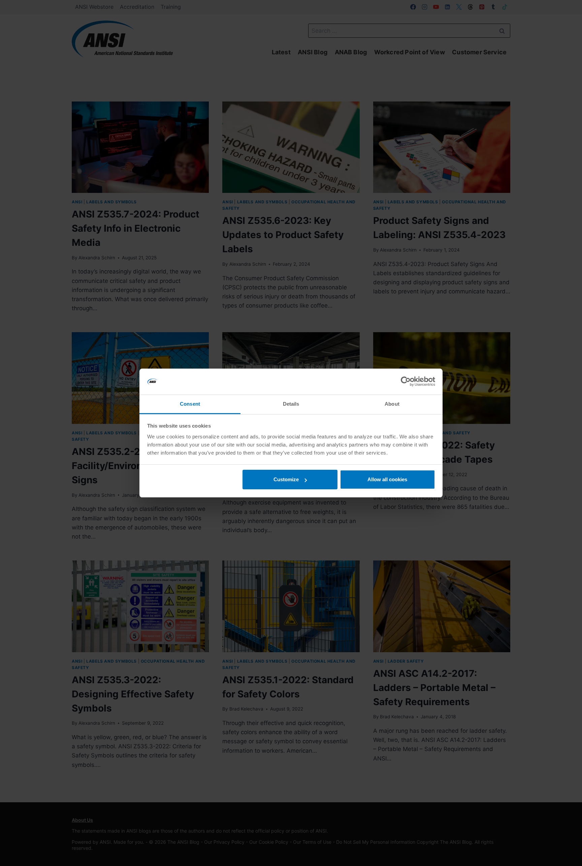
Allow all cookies (387, 479)
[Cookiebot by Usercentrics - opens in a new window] (405, 382)
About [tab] (392, 404)
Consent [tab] (190, 404)
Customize (286, 479)
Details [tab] (291, 404)
